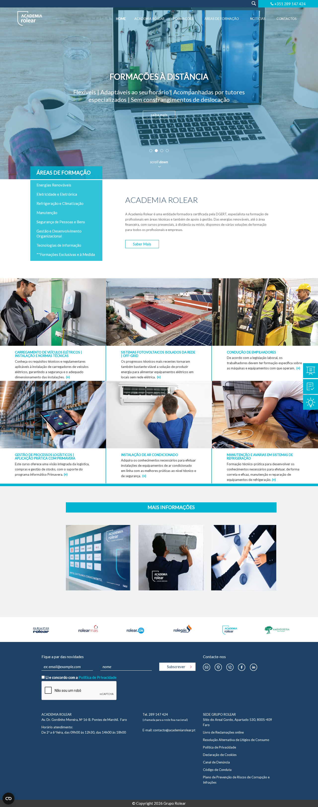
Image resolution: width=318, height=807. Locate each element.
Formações (183, 19)
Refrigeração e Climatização (60, 203)
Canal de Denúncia (216, 762)
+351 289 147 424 (290, 3)
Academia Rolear (149, 19)
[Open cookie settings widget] (8, 799)
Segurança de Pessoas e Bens (61, 222)
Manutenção (47, 212)
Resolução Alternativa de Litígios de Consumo (236, 740)
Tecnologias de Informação (59, 245)
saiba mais (159, 115)
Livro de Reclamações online (223, 732)
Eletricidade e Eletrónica (57, 194)
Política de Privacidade (98, 677)
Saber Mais (142, 244)
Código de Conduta (217, 770)
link (53, 282)
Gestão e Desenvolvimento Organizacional (59, 233)
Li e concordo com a (81, 677)
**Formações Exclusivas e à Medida (66, 254)
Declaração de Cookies (220, 755)
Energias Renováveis (54, 185)
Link (98, 529)
